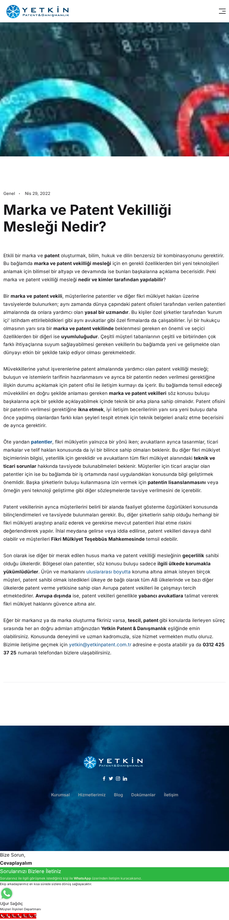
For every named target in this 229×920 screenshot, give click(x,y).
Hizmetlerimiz (92, 794)
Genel (9, 193)
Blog (118, 794)
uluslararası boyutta (108, 572)
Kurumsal (60, 794)
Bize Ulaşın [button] (114, 824)
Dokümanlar (143, 794)
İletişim (171, 794)
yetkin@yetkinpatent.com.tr (100, 644)
